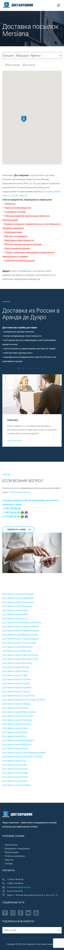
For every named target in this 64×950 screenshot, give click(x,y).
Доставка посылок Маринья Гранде (20, 630)
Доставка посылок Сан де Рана (18, 695)
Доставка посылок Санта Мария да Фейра (24, 752)
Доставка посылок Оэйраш (16, 703)
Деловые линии (51, 191)
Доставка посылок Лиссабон (17, 606)
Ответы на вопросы (19, 492)
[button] (23, 119)
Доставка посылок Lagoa (15, 728)
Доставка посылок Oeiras (15, 708)
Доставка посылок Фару (14, 732)
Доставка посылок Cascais (16, 691)
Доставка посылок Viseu (14, 781)
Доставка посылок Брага (15, 769)
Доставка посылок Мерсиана (17, 647)
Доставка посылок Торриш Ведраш (20, 638)
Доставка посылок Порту (15, 614)
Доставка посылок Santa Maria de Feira (22, 756)
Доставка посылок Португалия (18, 602)
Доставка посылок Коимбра (16, 785)
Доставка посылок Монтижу (17, 663)
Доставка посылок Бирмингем (18, 598)
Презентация (11, 852)
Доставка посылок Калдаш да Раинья (21, 622)
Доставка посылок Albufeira (16, 744)
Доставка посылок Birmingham (18, 594)
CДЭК (15, 195)
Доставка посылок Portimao (16, 724)
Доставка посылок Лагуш (15, 671)
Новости (9, 860)
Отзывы (9, 863)
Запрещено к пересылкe (17, 848)
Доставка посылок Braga (15, 773)
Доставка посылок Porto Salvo (17, 716)
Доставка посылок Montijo (15, 667)
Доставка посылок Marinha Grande (20, 634)
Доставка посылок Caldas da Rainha (20, 626)
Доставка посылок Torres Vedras (19, 643)
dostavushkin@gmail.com (18, 887)
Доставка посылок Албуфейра (18, 740)
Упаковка (12, 420)
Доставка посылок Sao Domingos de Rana (23, 699)
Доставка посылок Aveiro (15, 748)
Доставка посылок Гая (13, 760)
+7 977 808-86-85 (11, 516)
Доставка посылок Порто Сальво (19, 712)
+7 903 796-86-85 (11, 512)
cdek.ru (22, 195)
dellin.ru (6, 195)
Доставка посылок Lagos (15, 675)
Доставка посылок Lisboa (15, 610)
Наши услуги (11, 845)
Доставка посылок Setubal (16, 683)
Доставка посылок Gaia (14, 764)
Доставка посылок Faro (14, 736)
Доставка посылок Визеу (15, 777)
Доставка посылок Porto (14, 618)
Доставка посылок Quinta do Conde (20, 659)
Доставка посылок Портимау (17, 720)
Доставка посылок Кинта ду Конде (20, 655)
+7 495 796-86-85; (11, 508)
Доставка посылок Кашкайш (17, 687)
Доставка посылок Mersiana (16, 651)
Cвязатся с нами (16, 529)
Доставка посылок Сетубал (16, 679)
